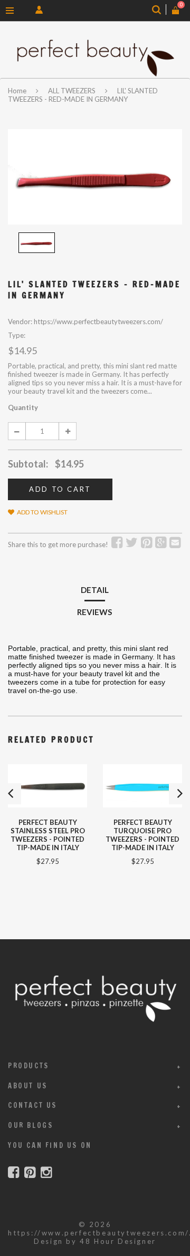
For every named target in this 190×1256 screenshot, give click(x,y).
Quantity (23, 407)
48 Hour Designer (118, 1241)
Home (18, 90)
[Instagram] (46, 1172)
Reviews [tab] (94, 612)
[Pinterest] (29, 1172)
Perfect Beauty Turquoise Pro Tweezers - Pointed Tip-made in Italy (142, 835)
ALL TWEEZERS (72, 90)
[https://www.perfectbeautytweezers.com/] (95, 57)
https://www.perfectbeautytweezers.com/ (98, 1233)
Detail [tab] (95, 590)
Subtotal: (28, 464)
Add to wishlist (42, 512)
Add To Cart (60, 489)
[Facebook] (13, 1172)
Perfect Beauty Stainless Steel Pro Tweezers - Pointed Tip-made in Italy (48, 835)
